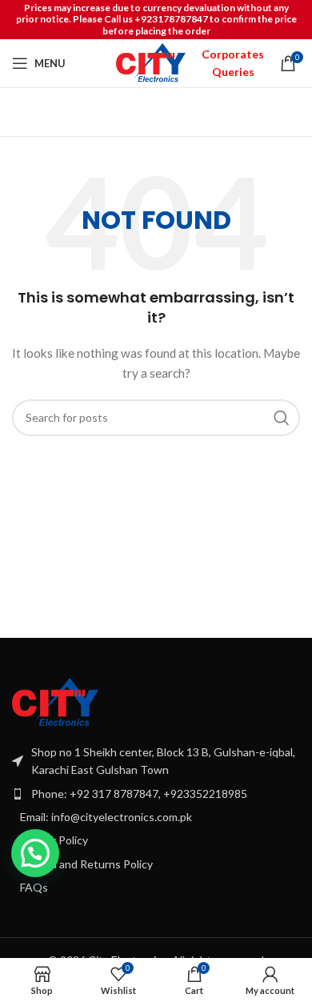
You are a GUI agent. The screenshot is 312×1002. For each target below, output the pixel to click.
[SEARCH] (281, 417)
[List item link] (156, 794)
